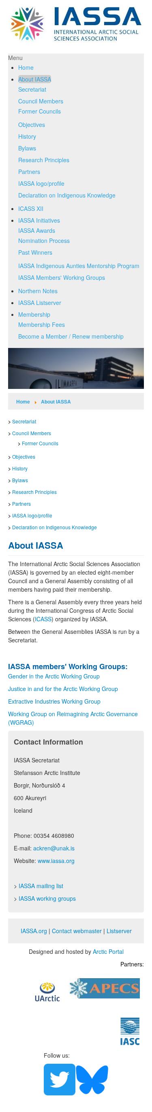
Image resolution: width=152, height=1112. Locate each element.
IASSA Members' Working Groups (61, 277)
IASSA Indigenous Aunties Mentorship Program (78, 266)
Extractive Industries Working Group (54, 701)
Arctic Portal (108, 951)
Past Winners (35, 252)
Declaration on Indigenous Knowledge (67, 195)
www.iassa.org (56, 861)
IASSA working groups (47, 898)
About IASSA (34, 79)
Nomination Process (44, 240)
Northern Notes (38, 291)
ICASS (43, 619)
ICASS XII (30, 208)
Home (26, 67)
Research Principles (43, 160)
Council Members (40, 101)
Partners (29, 171)
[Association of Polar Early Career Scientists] (104, 987)
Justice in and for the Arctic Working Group (63, 689)
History (27, 136)
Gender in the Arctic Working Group (54, 676)
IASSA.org (34, 931)
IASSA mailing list (41, 886)
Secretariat (32, 89)
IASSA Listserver (39, 302)
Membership (34, 314)
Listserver (119, 931)
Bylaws (27, 148)
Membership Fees (41, 324)
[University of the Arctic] (47, 991)
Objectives (31, 124)
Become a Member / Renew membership (71, 336)
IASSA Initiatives (39, 220)
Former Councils (39, 111)
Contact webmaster (77, 931)
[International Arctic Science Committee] (130, 1030)
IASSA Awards (36, 230)
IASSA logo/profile (41, 183)
